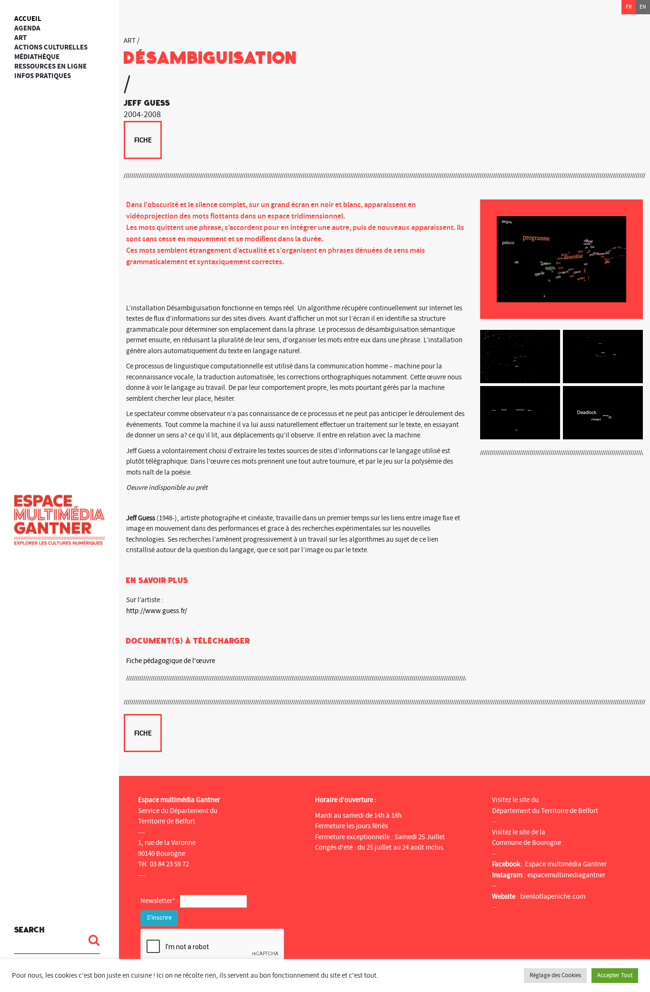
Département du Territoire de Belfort (545, 810)
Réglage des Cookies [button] (555, 975)
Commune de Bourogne (526, 842)
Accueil (27, 19)
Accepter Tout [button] (614, 975)
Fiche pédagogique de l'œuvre (170, 660)
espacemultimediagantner (566, 875)
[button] (90, 940)
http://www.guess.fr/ (156, 610)
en (643, 6)
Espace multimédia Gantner (566, 864)
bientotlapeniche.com (552, 896)
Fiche (143, 140)
